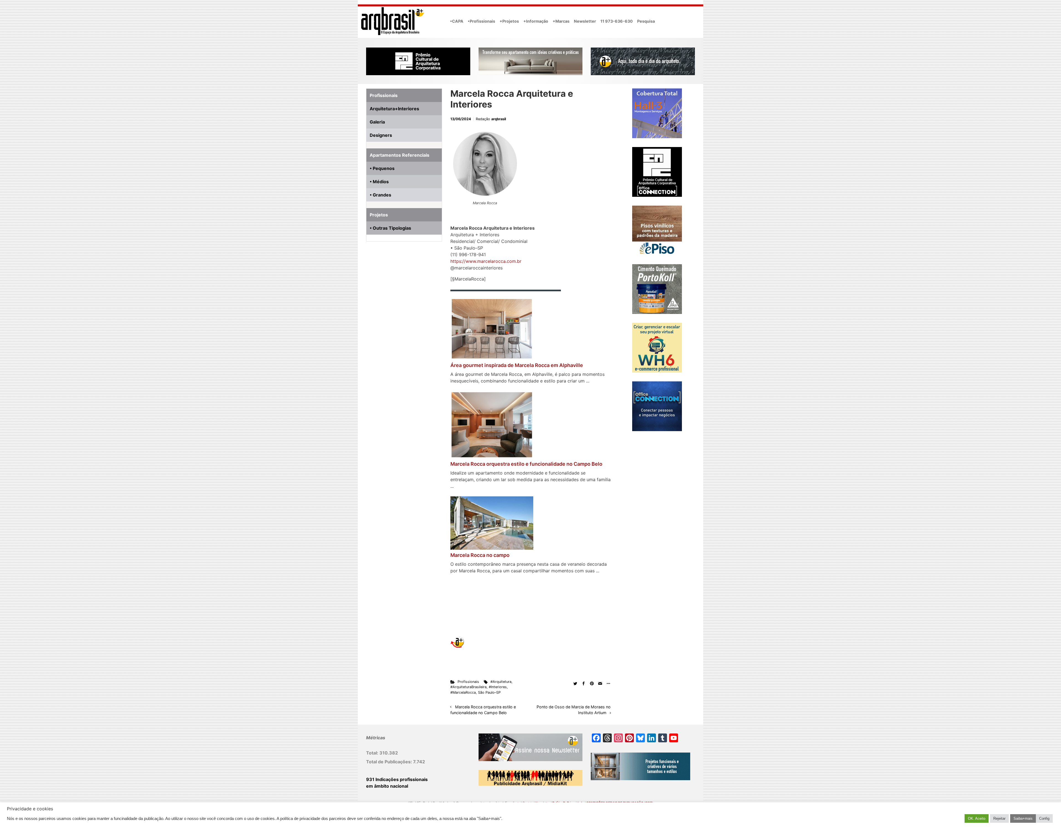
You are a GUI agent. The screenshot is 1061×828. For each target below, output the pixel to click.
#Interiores (498, 687)
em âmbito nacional (387, 786)
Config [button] (1044, 818)
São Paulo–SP (489, 692)
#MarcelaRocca (463, 692)
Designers (381, 135)
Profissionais (468, 682)
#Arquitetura (500, 682)
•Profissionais (481, 21)
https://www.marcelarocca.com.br (485, 261)
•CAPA (456, 21)
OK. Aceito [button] (976, 818)
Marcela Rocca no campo (480, 555)
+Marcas (561, 21)
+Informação (535, 21)
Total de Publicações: (389, 761)
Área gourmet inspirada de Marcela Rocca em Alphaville (516, 365)
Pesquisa (646, 21)
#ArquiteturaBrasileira (468, 687)
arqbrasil (498, 119)
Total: (372, 753)
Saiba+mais (1023, 818)
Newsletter (585, 21)
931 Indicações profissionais (397, 779)
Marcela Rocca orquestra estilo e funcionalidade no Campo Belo (526, 464)
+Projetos (509, 21)
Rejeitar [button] (999, 818)
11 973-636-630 (616, 21)
